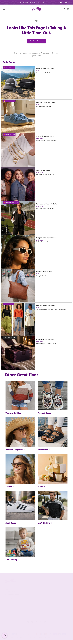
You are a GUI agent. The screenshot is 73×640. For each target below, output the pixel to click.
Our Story (21, 585)
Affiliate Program (46, 586)
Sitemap (20, 608)
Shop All (59, 595)
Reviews (59, 591)
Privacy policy (28, 637)
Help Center (35, 585)
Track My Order (34, 594)
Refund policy (19, 637)
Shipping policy (49, 637)
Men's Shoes (11, 523)
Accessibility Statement (35, 615)
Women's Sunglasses (14, 450)
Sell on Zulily (48, 591)
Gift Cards (60, 599)
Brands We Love (60, 586)
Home (40, 486)
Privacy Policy (22, 604)
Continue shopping (36, 41)
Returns (33, 610)
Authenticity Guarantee (35, 601)
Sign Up (67, 2)
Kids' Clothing (11, 560)
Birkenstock (43, 450)
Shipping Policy (35, 606)
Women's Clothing (13, 413)
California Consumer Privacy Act (21, 592)
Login (61, 2)
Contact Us (34, 589)
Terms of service (38, 637)
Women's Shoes (44, 413)
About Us (21, 581)
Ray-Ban (9, 486)
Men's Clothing (44, 523)
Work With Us (49, 581)
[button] (4, 9)
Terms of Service (20, 599)
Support (34, 581)
